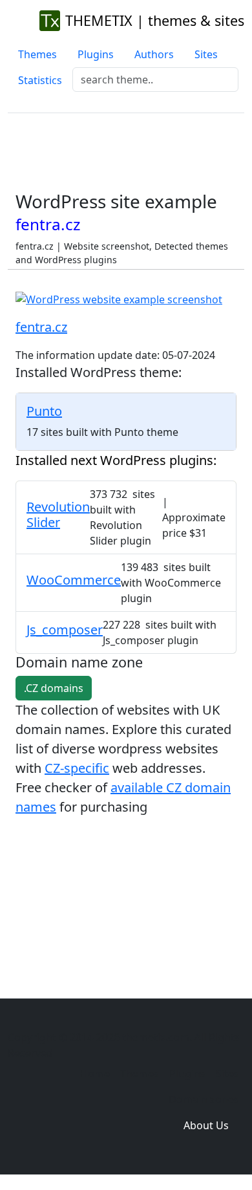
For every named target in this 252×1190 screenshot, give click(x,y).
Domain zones (204, 1099)
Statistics (40, 80)
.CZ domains (53, 688)
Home (95, 1073)
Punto (44, 411)
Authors (154, 54)
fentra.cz (41, 327)
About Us (206, 1125)
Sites (206, 54)
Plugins (96, 54)
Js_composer (64, 629)
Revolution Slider (58, 514)
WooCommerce (73, 580)
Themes (37, 54)
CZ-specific (77, 768)
